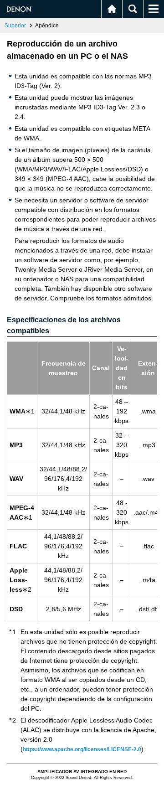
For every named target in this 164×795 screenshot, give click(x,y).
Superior (15, 25)
